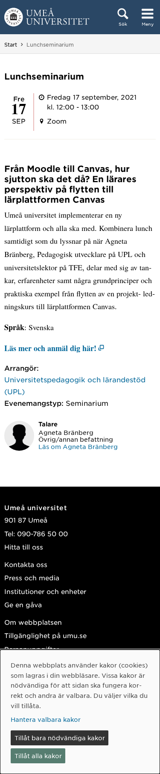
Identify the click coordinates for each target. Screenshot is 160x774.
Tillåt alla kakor (38, 755)
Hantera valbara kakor (46, 719)
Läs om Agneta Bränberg (78, 446)
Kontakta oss (25, 564)
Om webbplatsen (33, 622)
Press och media (31, 577)
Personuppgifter (31, 649)
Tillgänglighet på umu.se (45, 635)
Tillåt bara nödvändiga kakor (60, 738)
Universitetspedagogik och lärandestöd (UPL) (74, 385)
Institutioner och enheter (45, 591)
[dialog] (80, 712)
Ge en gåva (23, 604)
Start (10, 44)
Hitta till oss (23, 547)
